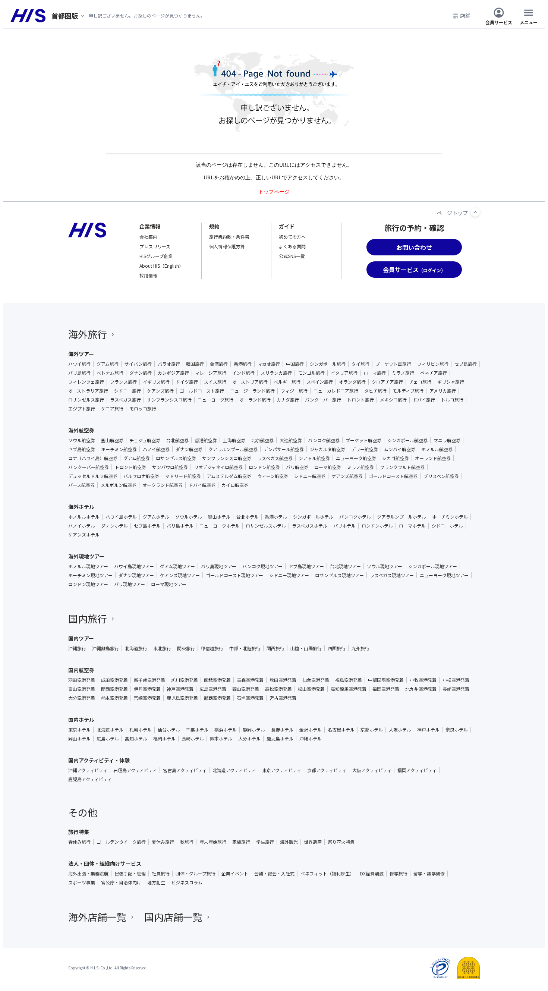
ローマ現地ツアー (168, 584)
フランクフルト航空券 (402, 467)
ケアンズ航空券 (347, 476)
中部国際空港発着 (386, 680)
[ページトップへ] (475, 212)
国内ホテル (81, 719)
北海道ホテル (110, 730)
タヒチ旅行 (375, 391)
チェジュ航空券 (144, 440)
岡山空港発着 (245, 689)
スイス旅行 (215, 382)
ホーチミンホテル (450, 517)
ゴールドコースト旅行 (202, 391)
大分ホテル (249, 739)
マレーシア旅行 (210, 373)
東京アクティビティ (281, 770)
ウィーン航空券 (272, 476)
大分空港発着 (81, 698)
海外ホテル (81, 506)
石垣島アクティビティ (135, 770)
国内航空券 (81, 670)
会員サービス (498, 22)
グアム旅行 (108, 364)
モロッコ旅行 (142, 409)
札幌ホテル (140, 730)
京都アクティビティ (326, 770)
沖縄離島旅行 (105, 648)
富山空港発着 (81, 689)
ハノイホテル (81, 526)
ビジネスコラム (186, 882)
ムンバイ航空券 (399, 449)
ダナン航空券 (189, 449)
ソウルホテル (188, 517)
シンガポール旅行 (328, 364)
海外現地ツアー (86, 556)
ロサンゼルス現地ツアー (339, 575)
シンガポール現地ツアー (432, 566)
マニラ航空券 (447, 440)
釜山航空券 (112, 440)
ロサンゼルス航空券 (176, 458)
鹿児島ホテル (280, 739)
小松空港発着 (456, 680)
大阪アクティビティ (371, 770)
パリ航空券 (297, 467)
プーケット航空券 (363, 440)
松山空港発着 (311, 689)
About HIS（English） (161, 265)
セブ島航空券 (81, 449)
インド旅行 (243, 373)
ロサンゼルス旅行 (86, 400)
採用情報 (148, 275)
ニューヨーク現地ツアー (444, 575)
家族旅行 (241, 842)
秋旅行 (186, 842)
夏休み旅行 (163, 842)
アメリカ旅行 (442, 391)
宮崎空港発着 (147, 698)
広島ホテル (108, 739)
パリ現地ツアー (129, 584)
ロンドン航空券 (264, 467)
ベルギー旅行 (287, 382)
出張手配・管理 (130, 874)
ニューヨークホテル (219, 526)
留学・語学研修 (429, 874)
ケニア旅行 (112, 409)
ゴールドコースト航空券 (393, 476)
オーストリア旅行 (250, 382)
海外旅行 (87, 334)
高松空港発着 (278, 689)
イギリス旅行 (156, 382)
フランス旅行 (123, 382)
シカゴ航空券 (395, 458)
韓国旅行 (195, 364)
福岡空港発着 (385, 689)
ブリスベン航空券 (441, 476)
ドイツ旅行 (187, 382)
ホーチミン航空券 (119, 449)
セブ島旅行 (465, 364)
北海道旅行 (136, 648)
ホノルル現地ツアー (88, 566)
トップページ (274, 192)
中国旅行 (295, 364)
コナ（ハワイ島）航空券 (92, 458)
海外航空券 (81, 430)
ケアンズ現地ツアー (180, 575)
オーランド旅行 (255, 400)
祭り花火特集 (341, 842)
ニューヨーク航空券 (356, 458)
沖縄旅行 (77, 648)
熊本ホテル (221, 739)
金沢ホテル (310, 730)
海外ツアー (81, 354)
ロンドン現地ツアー (88, 584)
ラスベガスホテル (309, 526)
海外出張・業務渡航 (88, 874)
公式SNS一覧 (292, 256)
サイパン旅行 (138, 364)
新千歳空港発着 (149, 680)
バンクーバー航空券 (88, 467)
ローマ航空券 (327, 467)
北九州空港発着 (421, 689)
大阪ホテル (400, 730)
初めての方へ (292, 236)
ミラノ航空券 (360, 467)
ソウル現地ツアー (384, 566)
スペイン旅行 (319, 382)
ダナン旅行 (140, 373)
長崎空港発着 (456, 689)
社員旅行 (161, 874)
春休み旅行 (79, 842)
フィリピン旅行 (432, 364)
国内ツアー (81, 638)
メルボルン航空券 (118, 485)
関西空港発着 (114, 689)
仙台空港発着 (315, 680)
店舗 (465, 15)
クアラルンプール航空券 (233, 449)
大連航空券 (291, 440)
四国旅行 (337, 648)
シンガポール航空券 (407, 440)
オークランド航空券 (162, 485)
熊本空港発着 (114, 698)
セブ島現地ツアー (306, 566)
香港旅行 (243, 364)
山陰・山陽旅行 (306, 648)
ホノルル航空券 (437, 449)
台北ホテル (247, 517)
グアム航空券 (136, 458)
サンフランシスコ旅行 (169, 400)
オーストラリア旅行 (88, 391)
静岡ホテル (254, 730)
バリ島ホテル (180, 526)
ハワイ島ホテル (121, 517)
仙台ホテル (169, 730)
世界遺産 (313, 842)
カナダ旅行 (288, 400)
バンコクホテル (355, 517)
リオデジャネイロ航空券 (218, 467)
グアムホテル (156, 517)
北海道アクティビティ (234, 770)
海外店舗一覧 (97, 917)
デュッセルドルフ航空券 (92, 476)
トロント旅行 (360, 400)
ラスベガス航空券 (275, 458)
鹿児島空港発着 (182, 698)
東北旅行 (162, 648)
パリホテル (344, 526)
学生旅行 (265, 842)
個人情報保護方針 (227, 246)
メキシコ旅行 (393, 400)
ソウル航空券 (81, 440)
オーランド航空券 (433, 458)
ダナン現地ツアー (136, 575)
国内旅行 (87, 618)
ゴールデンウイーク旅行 (121, 842)
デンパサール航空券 (284, 449)
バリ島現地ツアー (218, 566)
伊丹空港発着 (147, 689)
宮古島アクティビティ (185, 770)
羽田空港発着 (81, 680)
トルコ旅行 (452, 400)
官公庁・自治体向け (121, 882)
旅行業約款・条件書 (229, 236)
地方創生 (156, 882)
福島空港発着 (348, 680)
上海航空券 (234, 440)
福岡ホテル (164, 739)
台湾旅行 (219, 364)
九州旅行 (360, 648)
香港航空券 (206, 440)
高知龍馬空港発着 (348, 689)
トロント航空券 (130, 467)
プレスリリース (154, 246)
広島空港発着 (212, 689)
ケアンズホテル (84, 535)
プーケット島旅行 (393, 364)
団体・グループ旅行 (195, 874)
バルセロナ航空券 (141, 476)
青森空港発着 (250, 680)
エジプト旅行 (81, 409)
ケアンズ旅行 (160, 391)
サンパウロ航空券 (170, 467)
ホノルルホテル (84, 517)
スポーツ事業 (81, 882)
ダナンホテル (114, 526)
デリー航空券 (364, 449)
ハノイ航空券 (156, 449)
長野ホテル (282, 730)
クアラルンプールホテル (401, 517)
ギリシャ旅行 (450, 382)
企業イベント (234, 874)
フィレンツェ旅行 (86, 382)
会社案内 (148, 236)
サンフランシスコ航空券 (226, 458)
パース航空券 (81, 485)
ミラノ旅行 (403, 373)
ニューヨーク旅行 (215, 400)
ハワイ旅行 (79, 364)
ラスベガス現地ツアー (392, 575)
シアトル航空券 (314, 458)
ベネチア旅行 (433, 373)
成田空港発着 (114, 680)
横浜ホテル (225, 730)
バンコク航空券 (324, 440)
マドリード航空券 (183, 476)
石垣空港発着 (250, 698)
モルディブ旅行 (408, 391)
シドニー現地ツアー (289, 575)
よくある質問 (292, 246)
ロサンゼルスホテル (266, 526)
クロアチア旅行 (387, 382)
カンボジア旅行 (173, 373)
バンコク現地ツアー (262, 566)
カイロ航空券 (234, 485)
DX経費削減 (372, 874)
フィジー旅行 (294, 391)
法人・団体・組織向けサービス (104, 863)
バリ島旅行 (79, 373)
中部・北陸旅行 (245, 648)
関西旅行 (275, 648)
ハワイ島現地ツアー (134, 566)
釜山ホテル (219, 517)
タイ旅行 (360, 364)
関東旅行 (186, 648)
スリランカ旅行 (276, 373)
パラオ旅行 (169, 364)
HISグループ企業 (156, 256)
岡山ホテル (79, 739)
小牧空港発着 (423, 680)
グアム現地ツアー (177, 566)
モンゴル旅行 (311, 373)
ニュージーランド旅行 (252, 391)
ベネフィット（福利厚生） (327, 874)
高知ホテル (136, 739)
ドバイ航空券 (202, 485)
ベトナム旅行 (110, 373)
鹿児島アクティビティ (90, 779)
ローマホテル (412, 526)
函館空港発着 (217, 680)
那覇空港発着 (217, 698)
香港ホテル (276, 517)
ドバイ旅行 (424, 400)
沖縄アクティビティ (87, 770)
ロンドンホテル (377, 526)
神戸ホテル (428, 730)
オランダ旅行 (352, 382)
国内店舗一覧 (173, 917)
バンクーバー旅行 (323, 400)
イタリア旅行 (344, 373)
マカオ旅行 (269, 364)
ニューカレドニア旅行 (336, 391)
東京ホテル (79, 730)
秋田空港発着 (283, 680)
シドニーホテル (447, 526)
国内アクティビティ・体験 (99, 760)
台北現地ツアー (345, 566)
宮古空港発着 (283, 698)
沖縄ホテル (310, 739)
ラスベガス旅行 (125, 400)
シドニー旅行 (127, 391)
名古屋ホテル (341, 730)
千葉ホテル (197, 730)
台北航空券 (177, 440)
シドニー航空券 (309, 476)
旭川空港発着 (184, 680)
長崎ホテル (193, 739)
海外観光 (289, 842)
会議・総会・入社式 (274, 874)
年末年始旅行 (212, 842)
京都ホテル (371, 730)
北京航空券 (262, 440)
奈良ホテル (456, 730)
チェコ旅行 (420, 382)
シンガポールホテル (313, 517)
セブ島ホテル (147, 526)
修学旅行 (398, 874)
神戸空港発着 (180, 689)
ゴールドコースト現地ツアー (234, 575)
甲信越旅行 (212, 648)
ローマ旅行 (374, 373)
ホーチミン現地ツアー (90, 575)
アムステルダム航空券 (229, 476)
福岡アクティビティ (417, 770)
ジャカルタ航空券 (327, 449)
